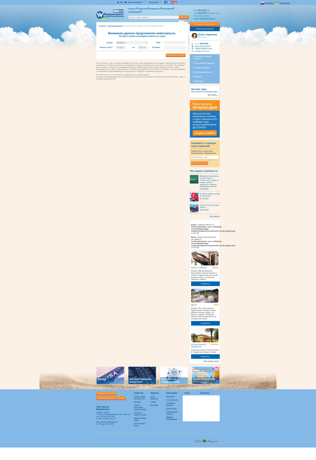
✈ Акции (153, 402)
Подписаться (200, 163)
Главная (102, 26)
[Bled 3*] (205, 296)
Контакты (204, 393)
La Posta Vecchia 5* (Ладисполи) (199, 345)
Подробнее (205, 284)
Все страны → (213, 95)
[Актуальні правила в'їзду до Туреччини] (195, 197)
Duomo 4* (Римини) (199, 268)
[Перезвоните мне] (208, 10)
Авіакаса (154, 393)
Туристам (138, 393)
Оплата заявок (171, 408)
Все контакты (154, 2)
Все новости (215, 216)
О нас (187, 393)
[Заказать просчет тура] (205, 120)
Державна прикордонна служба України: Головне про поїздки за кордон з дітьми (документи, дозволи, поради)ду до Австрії (209, 181)
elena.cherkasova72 (203, 46)
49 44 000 (201, 44)
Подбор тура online (205, 24)
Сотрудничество (172, 400)
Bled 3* (194, 305)
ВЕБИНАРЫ (170, 396)
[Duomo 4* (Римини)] (205, 259)
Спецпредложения (205, 29)
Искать (184, 17)
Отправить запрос (176, 55)
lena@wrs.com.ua (202, 51)
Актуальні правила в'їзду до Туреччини (209, 195)
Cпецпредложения (115, 26)
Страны (121, 398)
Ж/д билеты (154, 405)
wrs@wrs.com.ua (207, 18)
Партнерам (171, 393)
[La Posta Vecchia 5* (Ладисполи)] (205, 336)
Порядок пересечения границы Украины (140, 407)
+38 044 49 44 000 (107, 416)
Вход (121, 2)
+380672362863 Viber (203, 49)
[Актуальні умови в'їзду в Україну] (195, 208)
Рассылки (137, 402)
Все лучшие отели (211, 361)
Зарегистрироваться (135, 2)
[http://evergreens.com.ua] (206, 440)
